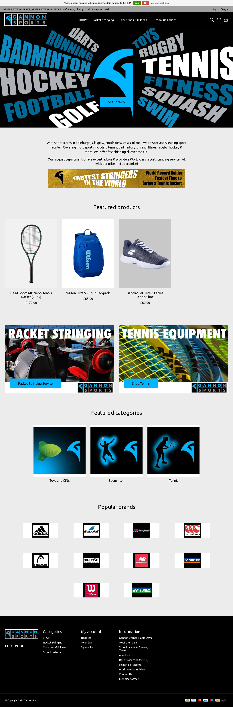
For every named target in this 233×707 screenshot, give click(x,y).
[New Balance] (142, 560)
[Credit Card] (193, 700)
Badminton (116, 480)
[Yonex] (142, 590)
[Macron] (91, 560)
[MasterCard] (199, 700)
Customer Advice (129, 678)
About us (124, 655)
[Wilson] (91, 590)
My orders (87, 642)
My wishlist (87, 647)
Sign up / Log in (220, 9)
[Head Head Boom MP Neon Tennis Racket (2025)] (31, 253)
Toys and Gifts (59, 480)
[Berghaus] (142, 530)
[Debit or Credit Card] (223, 700)
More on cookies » (160, 3)
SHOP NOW (116, 102)
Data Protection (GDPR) (133, 660)
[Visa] (205, 700)
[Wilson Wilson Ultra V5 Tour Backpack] (88, 253)
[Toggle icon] (211, 20)
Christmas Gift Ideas (54, 647)
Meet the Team (128, 642)
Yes (137, 3)
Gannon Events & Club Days (135, 637)
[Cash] (187, 700)
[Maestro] (211, 700)
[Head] (41, 560)
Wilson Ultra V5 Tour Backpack (88, 293)
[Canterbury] (192, 530)
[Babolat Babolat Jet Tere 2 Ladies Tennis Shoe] (145, 253)
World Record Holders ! (132, 669)
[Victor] (192, 560)
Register (86, 637)
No (145, 3)
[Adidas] (41, 530)
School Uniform (52, 652)
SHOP (46, 637)
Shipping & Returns (130, 664)
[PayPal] (217, 700)
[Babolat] (91, 530)
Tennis (173, 480)
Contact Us (125, 674)
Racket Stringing (52, 642)
